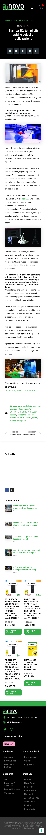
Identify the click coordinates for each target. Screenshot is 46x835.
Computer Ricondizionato (20, 409)
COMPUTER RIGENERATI (20, 412)
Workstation (29, 801)
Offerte (27, 779)
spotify (35, 418)
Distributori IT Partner (10, 765)
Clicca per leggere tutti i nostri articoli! (20, 390)
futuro (22, 418)
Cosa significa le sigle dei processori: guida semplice (25, 507)
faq (5, 779)
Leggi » (15, 511)
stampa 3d (21, 421)
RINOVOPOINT (10, 761)
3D (11, 406)
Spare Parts (29, 809)
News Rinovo (23, 26)
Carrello (28, 761)
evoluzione (14, 418)
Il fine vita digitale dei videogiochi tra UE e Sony (24, 568)
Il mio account (30, 757)
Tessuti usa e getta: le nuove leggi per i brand (26, 537)
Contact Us (9, 793)
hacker (28, 418)
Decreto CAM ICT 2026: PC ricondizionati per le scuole (25, 524)
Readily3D (25, 199)
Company (8, 757)
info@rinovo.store (14, 722)
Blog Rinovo (29, 764)
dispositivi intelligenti (25, 415)
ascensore (17, 406)
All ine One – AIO (31, 798)
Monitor (27, 805)
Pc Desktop (29, 787)
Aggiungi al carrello (11, 632)
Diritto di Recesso (12, 789)
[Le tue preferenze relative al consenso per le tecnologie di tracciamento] (41, 830)
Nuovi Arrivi (29, 783)
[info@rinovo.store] (4, 722)
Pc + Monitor (30, 790)
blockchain (27, 406)
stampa (13, 421)
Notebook (28, 794)
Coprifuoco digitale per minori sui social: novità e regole (26, 551)
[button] (32, 8)
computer (37, 406)
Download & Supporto (9, 784)
